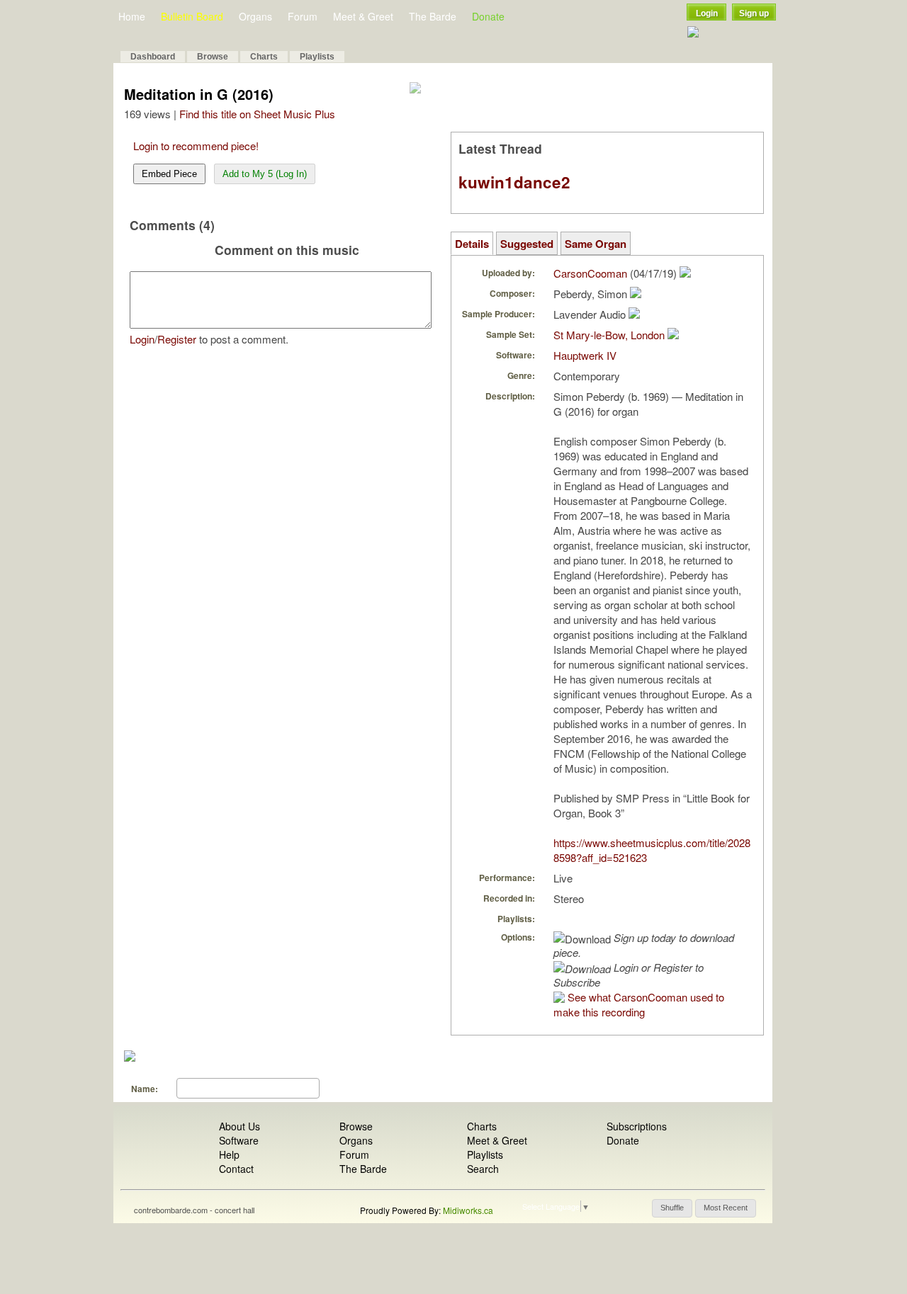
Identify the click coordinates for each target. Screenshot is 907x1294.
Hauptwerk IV (584, 355)
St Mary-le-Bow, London (609, 334)
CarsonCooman (590, 273)
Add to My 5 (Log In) (264, 174)
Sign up (754, 13)
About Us (239, 1126)
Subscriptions (637, 1126)
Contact (236, 1169)
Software (239, 1140)
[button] (672, 1208)
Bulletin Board (192, 16)
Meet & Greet (363, 16)
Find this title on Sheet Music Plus (257, 113)
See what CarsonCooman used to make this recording (638, 1004)
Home (131, 16)
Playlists (317, 57)
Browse (212, 57)
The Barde (432, 16)
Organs (255, 16)
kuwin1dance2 (514, 182)
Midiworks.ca (468, 1210)
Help (229, 1154)
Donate (488, 16)
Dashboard (152, 57)
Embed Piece (169, 174)
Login (707, 13)
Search (483, 1169)
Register (176, 338)
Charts (264, 57)
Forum (302, 16)
